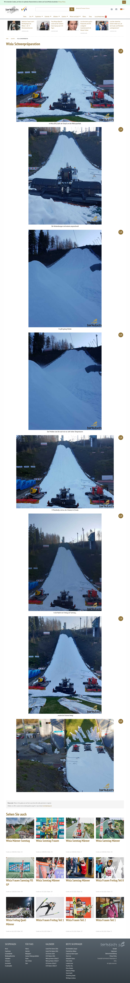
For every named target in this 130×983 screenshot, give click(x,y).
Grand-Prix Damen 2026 (52, 951)
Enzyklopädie (8, 966)
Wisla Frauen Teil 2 (76, 920)
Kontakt (115, 949)
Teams (26, 958)
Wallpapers (28, 954)
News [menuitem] (24, 16)
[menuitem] (111, 9)
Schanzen (7, 961)
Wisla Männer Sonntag (18, 841)
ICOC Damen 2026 (50, 956)
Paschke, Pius (69, 966)
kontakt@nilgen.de (47, 806)
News (6, 949)
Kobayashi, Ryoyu (70, 958)
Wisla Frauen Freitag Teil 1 (50, 920)
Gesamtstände (8, 954)
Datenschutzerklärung (111, 953)
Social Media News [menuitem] (100, 17)
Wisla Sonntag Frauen (47, 841)
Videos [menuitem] (84, 16)
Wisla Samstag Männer (108, 841)
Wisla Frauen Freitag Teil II (110, 880)
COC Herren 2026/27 (51, 963)
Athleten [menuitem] (55, 16)
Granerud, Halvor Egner (72, 954)
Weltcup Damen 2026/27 (52, 961)
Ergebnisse (8, 951)
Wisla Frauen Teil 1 (106, 920)
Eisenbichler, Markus (71, 951)
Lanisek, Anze (69, 963)
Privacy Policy (61, 2)
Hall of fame (28, 961)
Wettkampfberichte (10, 956)
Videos (27, 949)
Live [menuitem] (30, 16)
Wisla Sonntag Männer (78, 841)
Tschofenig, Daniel (70, 975)
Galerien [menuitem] (64, 16)
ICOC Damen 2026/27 (51, 966)
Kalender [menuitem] (47, 16)
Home (7, 38)
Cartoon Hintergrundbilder (32, 956)
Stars (26, 963)
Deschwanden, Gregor (71, 949)
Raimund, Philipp (70, 971)
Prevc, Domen (69, 968)
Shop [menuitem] (90, 16)
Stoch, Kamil (69, 973)
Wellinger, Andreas (71, 978)
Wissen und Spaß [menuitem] (74, 16)
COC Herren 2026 (50, 954)
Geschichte (8, 963)
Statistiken (7, 958)
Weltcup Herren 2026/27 (52, 958)
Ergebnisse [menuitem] (38, 16)
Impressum (114, 951)
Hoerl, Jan (68, 956)
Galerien (13, 38)
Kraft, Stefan (69, 961)
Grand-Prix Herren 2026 (52, 949)
